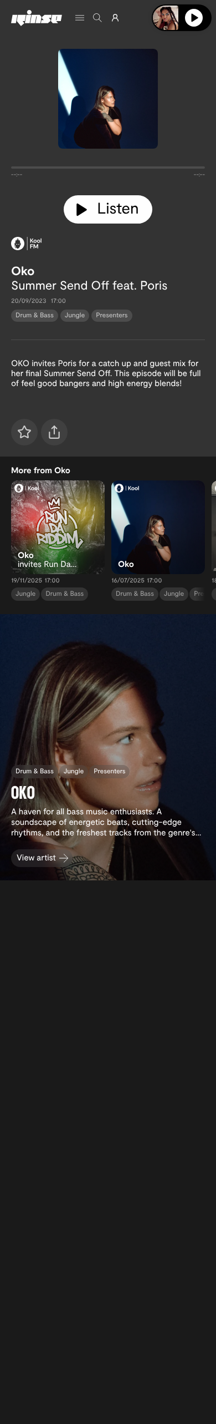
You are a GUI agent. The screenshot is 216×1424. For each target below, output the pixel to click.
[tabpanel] (108, 170)
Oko (22, 270)
